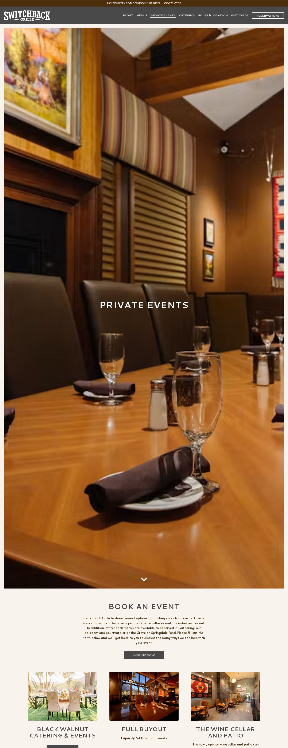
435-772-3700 (172, 3)
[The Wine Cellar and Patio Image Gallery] (225, 704)
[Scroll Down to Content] (144, 585)
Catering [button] (187, 15)
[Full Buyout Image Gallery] (144, 704)
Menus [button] (141, 15)
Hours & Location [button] (213, 15)
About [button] (127, 15)
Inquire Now (144, 663)
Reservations (268, 15)
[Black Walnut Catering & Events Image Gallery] (62, 704)
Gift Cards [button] (240, 15)
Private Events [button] (163, 15)
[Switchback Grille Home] (27, 15)
